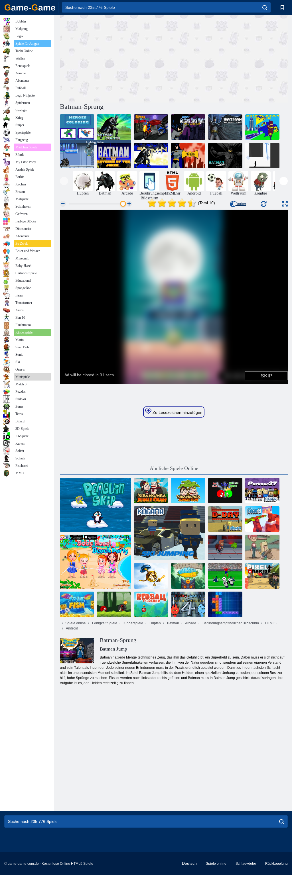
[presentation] (64, 181)
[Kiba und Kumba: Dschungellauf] (188, 490)
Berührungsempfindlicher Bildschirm (230, 623)
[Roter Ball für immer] (151, 604)
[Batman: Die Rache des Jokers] (114, 155)
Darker (241, 204)
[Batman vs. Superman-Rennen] (151, 127)
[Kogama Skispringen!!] (169, 533)
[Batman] (151, 155)
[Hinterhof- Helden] (262, 547)
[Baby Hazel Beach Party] (95, 562)
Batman (172, 623)
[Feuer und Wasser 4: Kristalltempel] (188, 604)
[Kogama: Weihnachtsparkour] (262, 519)
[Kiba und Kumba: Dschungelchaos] (151, 490)
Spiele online (75, 623)
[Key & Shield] (151, 576)
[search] (265, 7)
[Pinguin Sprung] (95, 505)
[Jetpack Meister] (225, 547)
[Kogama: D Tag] (225, 519)
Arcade (190, 623)
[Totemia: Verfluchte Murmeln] (188, 576)
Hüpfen (155, 623)
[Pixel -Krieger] (262, 576)
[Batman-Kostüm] (225, 155)
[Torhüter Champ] (225, 576)
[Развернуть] (285, 204)
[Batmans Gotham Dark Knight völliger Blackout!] (188, 127)
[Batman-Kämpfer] (114, 127)
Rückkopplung (276, 864)
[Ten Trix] (225, 604)
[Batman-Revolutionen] (225, 127)
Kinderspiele (133, 623)
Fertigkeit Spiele (104, 623)
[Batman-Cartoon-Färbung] (262, 127)
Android (71, 628)
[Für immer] (188, 155)
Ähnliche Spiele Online (174, 468)
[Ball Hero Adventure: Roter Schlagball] (114, 604)
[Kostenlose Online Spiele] (30, 7)
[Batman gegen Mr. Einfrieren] (77, 155)
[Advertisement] (117, 58)
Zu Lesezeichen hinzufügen (176, 412)
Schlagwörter (246, 864)
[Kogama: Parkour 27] (262, 490)
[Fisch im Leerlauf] (77, 604)
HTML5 (270, 623)
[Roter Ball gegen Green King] (225, 490)
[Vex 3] (262, 155)
